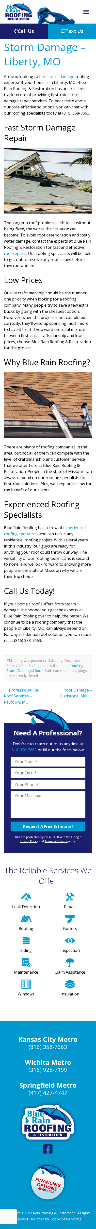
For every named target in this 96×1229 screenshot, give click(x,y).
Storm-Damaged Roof (25, 670)
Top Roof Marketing (65, 1219)
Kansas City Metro (48, 1039)
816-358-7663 (24, 750)
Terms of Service (56, 841)
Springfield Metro (48, 1085)
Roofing (77, 665)
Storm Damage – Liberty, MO (45, 54)
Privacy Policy (29, 841)
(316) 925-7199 (48, 1069)
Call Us (26, 31)
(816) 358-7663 (48, 1047)
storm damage (61, 76)
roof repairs (15, 253)
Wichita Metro (48, 1062)
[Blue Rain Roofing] (18, 12)
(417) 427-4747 (48, 1093)
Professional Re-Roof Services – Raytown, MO (21, 696)
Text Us (74, 31)
